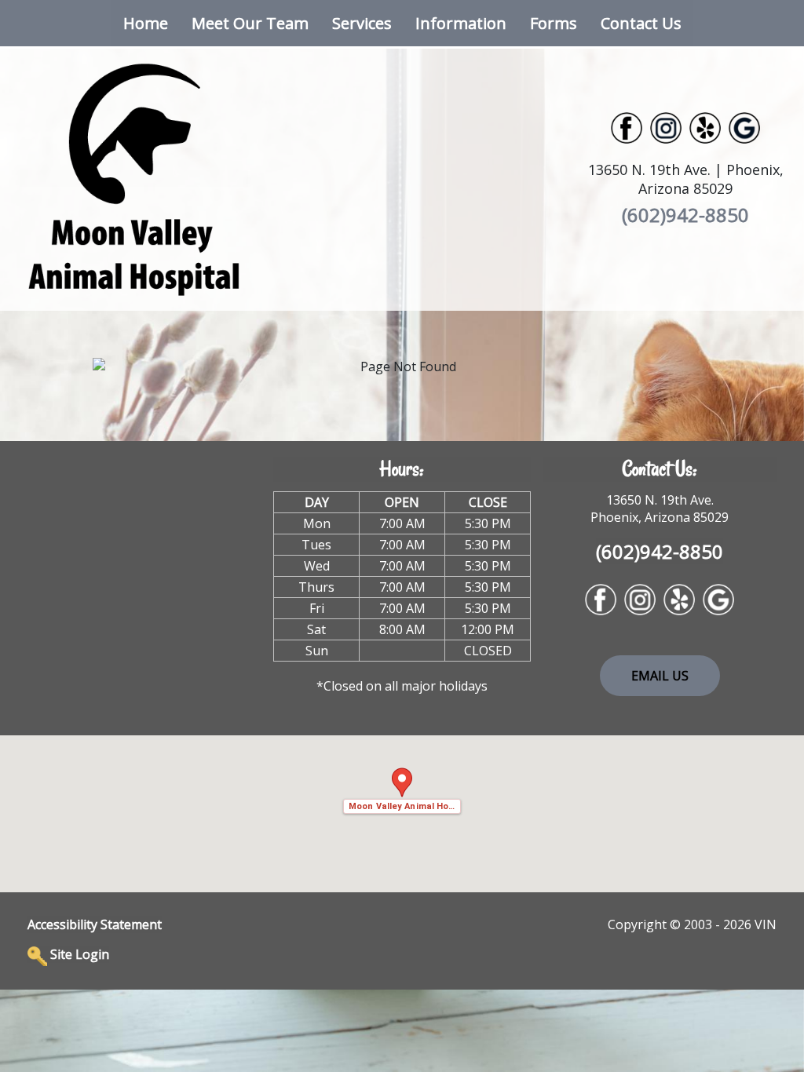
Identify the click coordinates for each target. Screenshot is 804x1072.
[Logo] (134, 178)
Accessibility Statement (94, 924)
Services (362, 23)
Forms (553, 23)
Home (145, 23)
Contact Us (641, 23)
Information (460, 23)
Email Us (660, 675)
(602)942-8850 (685, 215)
